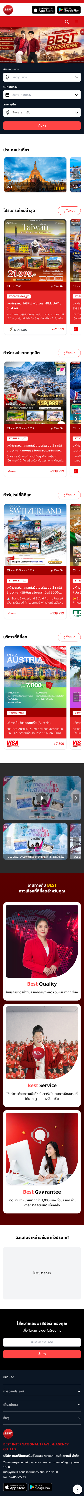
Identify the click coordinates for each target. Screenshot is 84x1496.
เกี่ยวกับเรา (10, 1404)
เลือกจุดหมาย (11, 69)
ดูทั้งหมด (69, 210)
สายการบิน (9, 105)
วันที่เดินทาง (10, 87)
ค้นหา (42, 125)
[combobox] (42, 77)
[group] (35, 174)
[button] (76, 174)
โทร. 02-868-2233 (14, 1477)
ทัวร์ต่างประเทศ (13, 1391)
